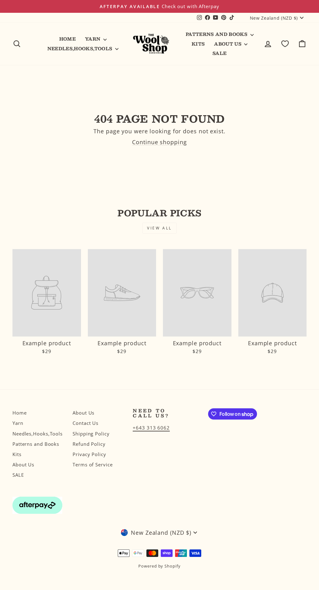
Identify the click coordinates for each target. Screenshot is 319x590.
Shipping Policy (91, 433)
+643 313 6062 (151, 428)
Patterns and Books (217, 34)
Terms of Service (92, 464)
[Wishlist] (285, 44)
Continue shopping (159, 142)
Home (67, 38)
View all (159, 228)
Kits (198, 43)
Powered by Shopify (159, 566)
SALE (219, 53)
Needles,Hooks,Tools (80, 48)
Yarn (93, 38)
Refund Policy (89, 444)
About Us (228, 43)
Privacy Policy (89, 454)
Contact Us (85, 423)
